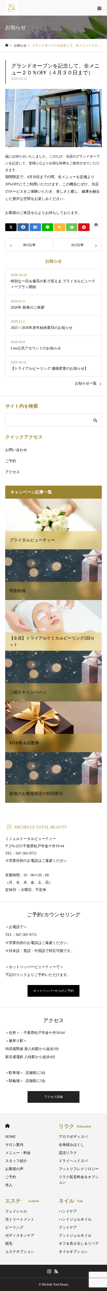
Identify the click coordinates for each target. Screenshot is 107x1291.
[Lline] (47, 227)
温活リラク (68, 1153)
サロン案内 (14, 1145)
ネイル (70, 1201)
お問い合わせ (16, 450)
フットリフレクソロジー (79, 1169)
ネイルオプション (73, 1252)
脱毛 (8, 1244)
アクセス (12, 472)
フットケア (68, 1227)
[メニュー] (99, 8)
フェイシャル (16, 1211)
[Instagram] (49, 1271)
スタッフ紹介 (16, 1161)
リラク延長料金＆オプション (79, 1179)
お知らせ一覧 (86, 383)
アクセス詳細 (53, 1097)
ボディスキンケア (19, 1235)
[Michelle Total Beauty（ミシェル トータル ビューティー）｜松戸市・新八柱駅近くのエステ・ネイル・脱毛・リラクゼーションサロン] (11, 7)
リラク (75, 1126)
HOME (7, 1126)
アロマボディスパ (73, 1137)
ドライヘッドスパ (73, 1161)
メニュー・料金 (18, 1153)
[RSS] (56, 1271)
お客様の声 (14, 1169)
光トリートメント (19, 1219)
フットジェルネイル (75, 1235)
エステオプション (19, 1252)
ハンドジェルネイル (75, 1219)
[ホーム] (6, 45)
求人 (8, 1185)
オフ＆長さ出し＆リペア (79, 1244)
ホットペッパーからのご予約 (53, 991)
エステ (22, 1201)
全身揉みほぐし (71, 1145)
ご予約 (10, 461)
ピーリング (14, 1227)
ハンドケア (68, 1211)
